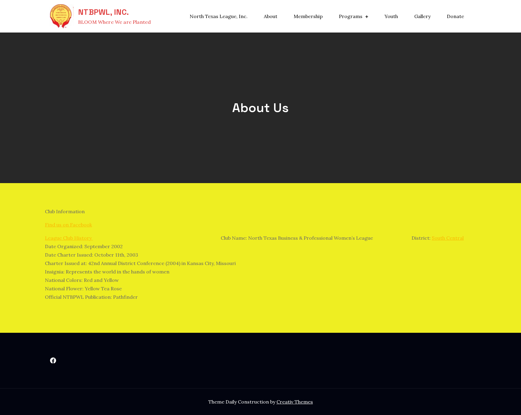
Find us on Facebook (68, 225)
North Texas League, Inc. (219, 16)
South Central (448, 238)
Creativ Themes (294, 402)
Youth (391, 16)
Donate (455, 16)
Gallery (422, 16)
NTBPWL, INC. (103, 12)
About (270, 16)
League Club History (69, 238)
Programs (350, 16)
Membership (308, 16)
